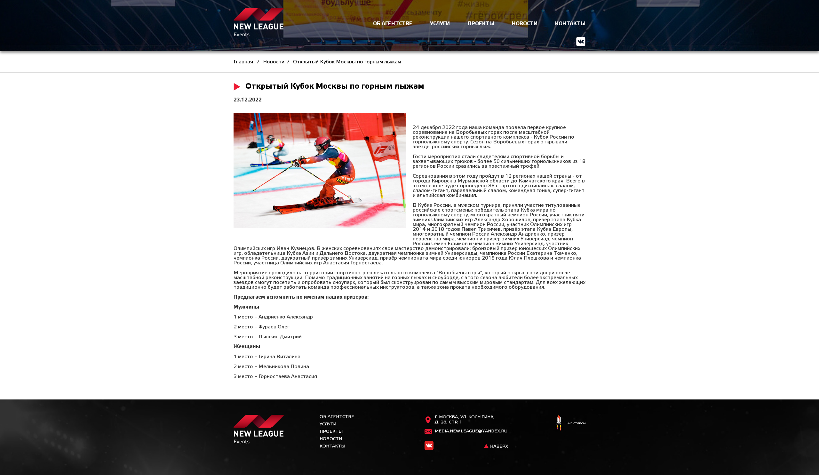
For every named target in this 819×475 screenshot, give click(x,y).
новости (524, 23)
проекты (481, 23)
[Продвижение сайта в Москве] (570, 424)
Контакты (332, 446)
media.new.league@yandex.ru (471, 431)
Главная (243, 62)
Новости (273, 62)
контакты (570, 23)
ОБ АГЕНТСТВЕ (392, 23)
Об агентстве (337, 417)
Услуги (328, 424)
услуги (440, 23)
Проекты (331, 432)
